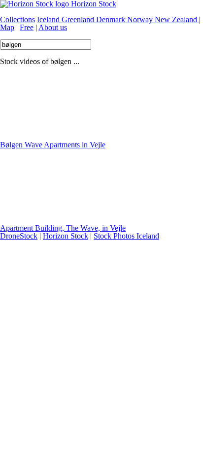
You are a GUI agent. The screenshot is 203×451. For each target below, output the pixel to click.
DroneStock (18, 236)
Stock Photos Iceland (126, 236)
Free (27, 27)
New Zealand (177, 19)
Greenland (79, 19)
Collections (17, 19)
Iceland (49, 19)
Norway (141, 19)
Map (7, 27)
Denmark (111, 19)
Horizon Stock (65, 236)
